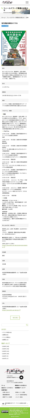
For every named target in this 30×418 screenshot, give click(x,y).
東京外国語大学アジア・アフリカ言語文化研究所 (15, 404)
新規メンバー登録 (20, 392)
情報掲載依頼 (6, 394)
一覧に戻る (15, 317)
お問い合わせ (6, 392)
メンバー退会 (19, 397)
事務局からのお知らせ (21, 385)
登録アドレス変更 (7, 397)
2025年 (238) (5, 349)
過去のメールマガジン (7, 387)
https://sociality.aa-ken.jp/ (10, 310)
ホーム (3, 17)
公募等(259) (5, 334)
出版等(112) (5, 339)
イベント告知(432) (7, 332)
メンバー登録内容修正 (21, 394)
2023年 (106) (5, 353)
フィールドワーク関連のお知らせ (15, 17)
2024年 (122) (5, 351)
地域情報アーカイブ (20, 387)
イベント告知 (5, 26)
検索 (27, 325)
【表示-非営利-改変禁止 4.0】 (16, 410)
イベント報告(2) (6, 337)
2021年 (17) (5, 358)
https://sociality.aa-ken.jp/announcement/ (14, 246)
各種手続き (4, 390)
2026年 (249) (5, 346)
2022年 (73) (5, 356)
